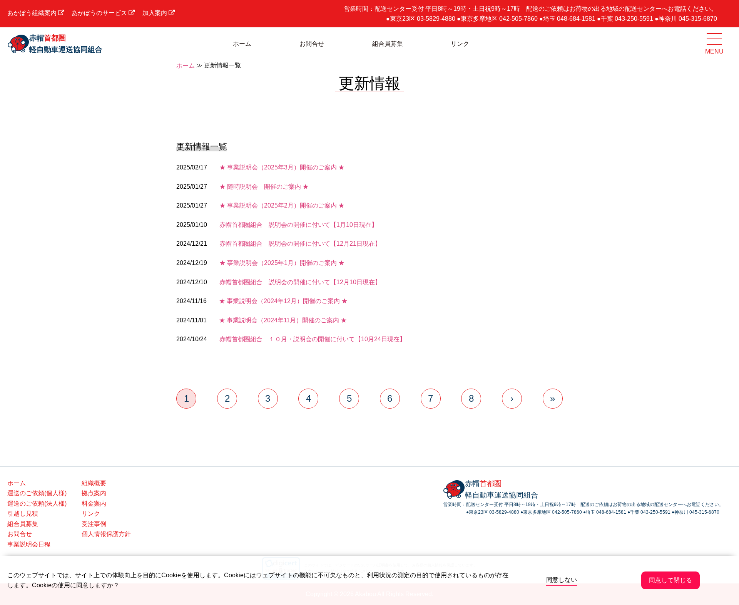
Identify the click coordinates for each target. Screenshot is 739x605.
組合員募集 (387, 43)
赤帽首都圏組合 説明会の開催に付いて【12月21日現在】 (300, 243)
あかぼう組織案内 (32, 13)
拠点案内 (94, 493)
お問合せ (311, 43)
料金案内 (94, 503)
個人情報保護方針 (106, 534)
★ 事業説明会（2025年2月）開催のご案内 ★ (281, 205)
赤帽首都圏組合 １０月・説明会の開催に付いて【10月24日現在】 (312, 339)
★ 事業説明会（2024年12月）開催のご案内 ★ (283, 301)
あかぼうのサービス (100, 13)
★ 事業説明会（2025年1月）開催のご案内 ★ (281, 263)
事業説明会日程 (28, 544)
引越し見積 (22, 513)
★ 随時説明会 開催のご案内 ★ (264, 186)
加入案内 (155, 13)
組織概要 (94, 483)
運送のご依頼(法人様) (37, 503)
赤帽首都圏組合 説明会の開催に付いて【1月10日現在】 (298, 224)
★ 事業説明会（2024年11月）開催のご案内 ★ (283, 320)
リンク (460, 43)
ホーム (242, 43)
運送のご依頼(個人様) (37, 493)
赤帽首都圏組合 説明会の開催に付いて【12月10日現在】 (300, 282)
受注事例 (94, 524)
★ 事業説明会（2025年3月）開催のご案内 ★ (281, 167)
